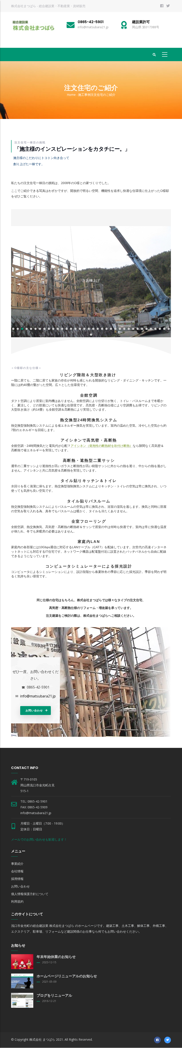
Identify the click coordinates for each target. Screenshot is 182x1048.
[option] (91, 281)
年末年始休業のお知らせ (56, 956)
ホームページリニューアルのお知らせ (67, 976)
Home (71, 94)
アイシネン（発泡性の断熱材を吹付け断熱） (102, 446)
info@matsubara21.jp (38, 696)
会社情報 (17, 871)
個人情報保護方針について (29, 894)
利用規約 (17, 901)
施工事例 (84, 94)
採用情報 (17, 879)
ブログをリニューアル (54, 995)
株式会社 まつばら (42, 1039)
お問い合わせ (34, 710)
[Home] (33, 26)
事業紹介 (17, 863)
